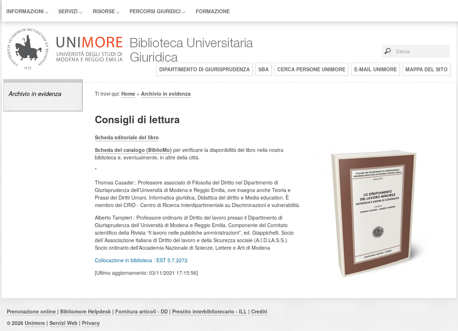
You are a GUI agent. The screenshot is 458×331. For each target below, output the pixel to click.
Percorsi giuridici (155, 11)
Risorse (104, 11)
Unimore (35, 322)
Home (128, 93)
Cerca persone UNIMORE (311, 69)
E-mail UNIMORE (375, 69)
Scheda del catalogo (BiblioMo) (133, 149)
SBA (263, 69)
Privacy (91, 322)
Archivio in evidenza (35, 93)
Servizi (68, 11)
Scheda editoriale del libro (127, 137)
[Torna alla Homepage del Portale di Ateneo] (65, 69)
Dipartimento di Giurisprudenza (204, 69)
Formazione (213, 11)
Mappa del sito (426, 69)
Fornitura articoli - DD (141, 311)
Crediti (259, 311)
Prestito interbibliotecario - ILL (209, 311)
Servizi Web (63, 322)
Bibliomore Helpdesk (85, 311)
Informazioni (25, 11)
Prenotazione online (31, 311)
